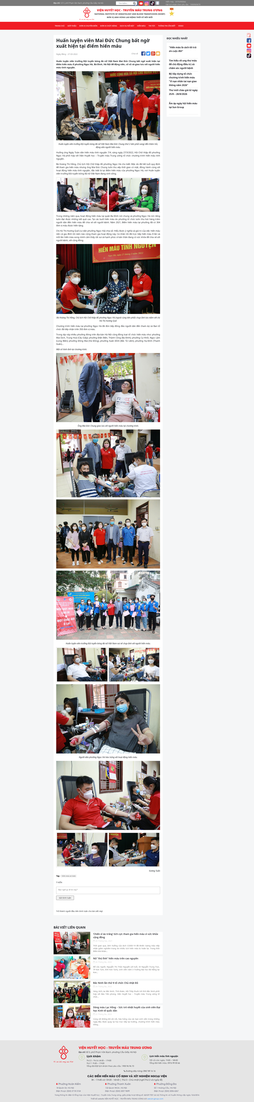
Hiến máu (141, 26)
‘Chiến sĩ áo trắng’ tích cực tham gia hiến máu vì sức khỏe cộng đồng (125, 935)
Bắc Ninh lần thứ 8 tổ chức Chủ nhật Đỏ (115, 982)
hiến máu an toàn (69, 876)
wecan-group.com (155, 1098)
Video (180, 26)
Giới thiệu (71, 26)
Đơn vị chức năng (108, 26)
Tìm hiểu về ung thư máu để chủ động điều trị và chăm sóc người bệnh (183, 64)
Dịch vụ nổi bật (127, 26)
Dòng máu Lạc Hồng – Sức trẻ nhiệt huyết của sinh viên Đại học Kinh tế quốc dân (126, 1009)
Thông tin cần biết (166, 26)
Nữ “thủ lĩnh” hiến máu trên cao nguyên (115, 958)
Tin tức (152, 26)
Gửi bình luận (65, 898)
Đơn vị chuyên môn (88, 26)
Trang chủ (60, 26)
